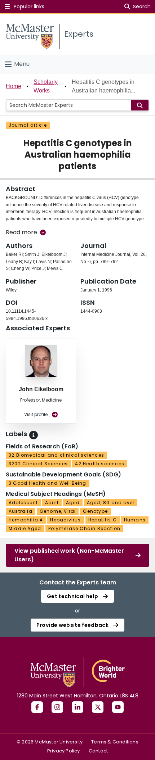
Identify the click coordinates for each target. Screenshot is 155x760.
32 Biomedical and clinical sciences (56, 455)
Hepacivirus (65, 520)
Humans (135, 520)
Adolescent (23, 502)
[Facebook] (37, 707)
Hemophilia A (26, 520)
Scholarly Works (46, 86)
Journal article (28, 125)
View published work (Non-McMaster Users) (69, 555)
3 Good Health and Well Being (48, 483)
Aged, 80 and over (110, 502)
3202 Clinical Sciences (38, 464)
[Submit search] (140, 105)
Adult (52, 502)
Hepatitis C (102, 520)
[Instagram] (57, 707)
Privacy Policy (63, 750)
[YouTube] (118, 707)
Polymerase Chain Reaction (84, 528)
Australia (20, 511)
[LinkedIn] (77, 707)
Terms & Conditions (114, 741)
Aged (73, 502)
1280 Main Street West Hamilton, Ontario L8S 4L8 (77, 695)
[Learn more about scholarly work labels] (33, 435)
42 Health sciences (99, 464)
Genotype (95, 511)
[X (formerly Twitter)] (97, 707)
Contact (98, 750)
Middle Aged (25, 528)
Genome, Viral (58, 511)
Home (13, 86)
